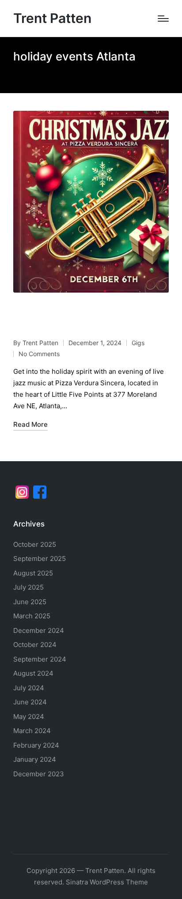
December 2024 (38, 630)
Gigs (138, 342)
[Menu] (163, 18)
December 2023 (38, 774)
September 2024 (39, 659)
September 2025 (39, 558)
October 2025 (34, 544)
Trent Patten (52, 18)
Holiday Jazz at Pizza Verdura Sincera (80, 317)
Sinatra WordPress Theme (107, 882)
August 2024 (33, 673)
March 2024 (32, 730)
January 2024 (34, 759)
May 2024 (28, 716)
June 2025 (29, 602)
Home (21, 74)
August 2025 (33, 573)
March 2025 (31, 616)
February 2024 (36, 745)
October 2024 (35, 644)
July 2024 (28, 688)
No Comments (39, 353)
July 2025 (28, 587)
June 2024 (30, 702)
